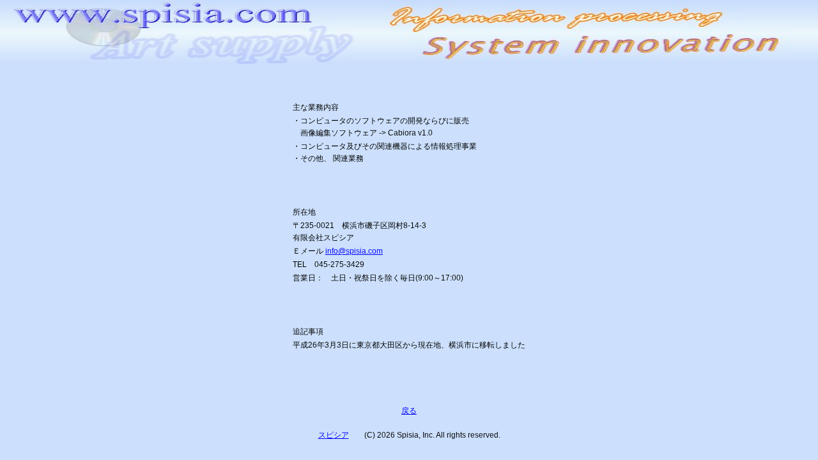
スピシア (333, 435)
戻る (409, 410)
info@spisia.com (354, 251)
